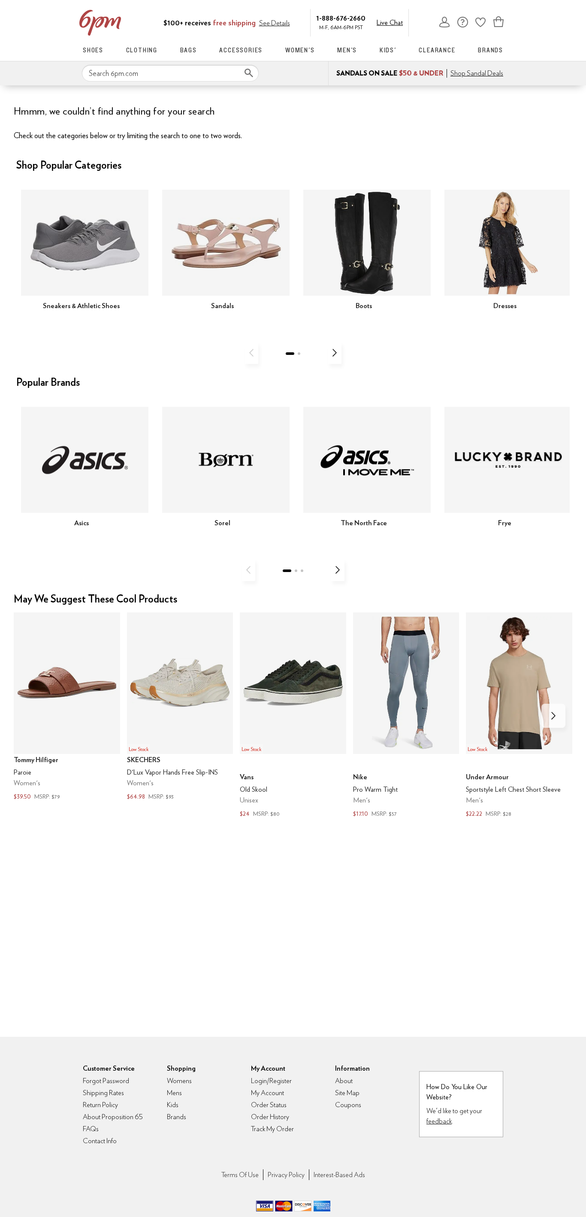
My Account (444, 22)
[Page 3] (302, 570)
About (344, 1081)
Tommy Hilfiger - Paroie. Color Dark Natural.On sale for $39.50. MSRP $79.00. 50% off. (67, 707)
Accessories (241, 50)
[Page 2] (299, 353)
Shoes (93, 50)
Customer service (462, 22)
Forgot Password (106, 1081)
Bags (188, 50)
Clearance (437, 50)
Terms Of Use (240, 1175)
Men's (347, 50)
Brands (490, 50)
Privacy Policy (286, 1175)
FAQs (91, 1129)
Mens (174, 1093)
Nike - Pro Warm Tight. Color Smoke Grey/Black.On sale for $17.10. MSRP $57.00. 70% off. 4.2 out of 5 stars (406, 716)
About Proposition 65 (113, 1117)
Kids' (388, 50)
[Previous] (251, 353)
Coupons (348, 1105)
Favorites (480, 22)
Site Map (347, 1093)
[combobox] (170, 73)
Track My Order (272, 1129)
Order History (270, 1117)
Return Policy (100, 1105)
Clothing (141, 50)
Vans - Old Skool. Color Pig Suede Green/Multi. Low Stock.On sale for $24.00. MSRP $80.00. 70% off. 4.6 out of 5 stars (293, 716)
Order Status (269, 1105)
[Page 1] (290, 353)
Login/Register (271, 1081)
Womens (179, 1081)
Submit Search (248, 73)
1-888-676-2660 (340, 17)
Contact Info (100, 1141)
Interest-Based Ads (339, 1175)
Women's (300, 50)
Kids (172, 1105)
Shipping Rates (103, 1093)
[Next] (334, 353)
